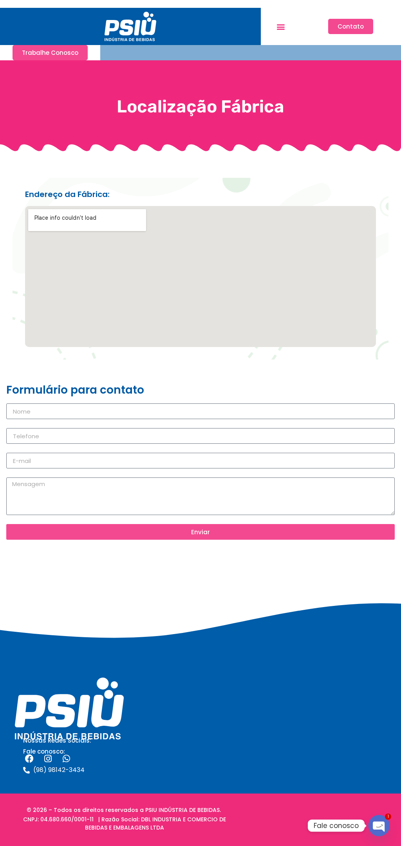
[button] (280, 26)
